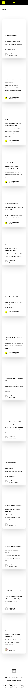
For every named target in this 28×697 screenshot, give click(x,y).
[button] (3, 2)
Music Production (11, 459)
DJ (5, 35)
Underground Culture (12, 35)
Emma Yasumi (12, 649)
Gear (8, 119)
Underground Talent (14, 97)
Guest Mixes (10, 293)
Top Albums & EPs (16, 587)
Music (8, 505)
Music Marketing (11, 162)
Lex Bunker (12, 53)
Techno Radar (18, 293)
